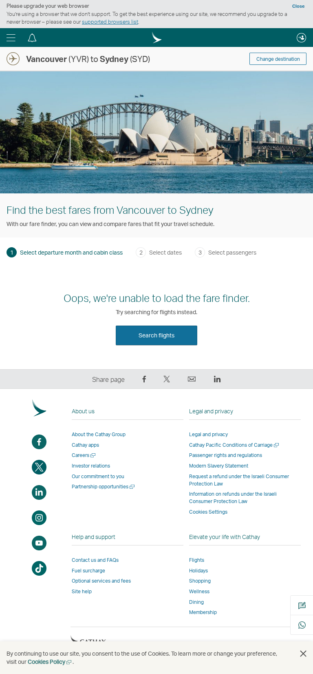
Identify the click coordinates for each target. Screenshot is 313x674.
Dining (196, 602)
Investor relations (91, 466)
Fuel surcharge (88, 571)
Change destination (278, 59)
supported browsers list (110, 21)
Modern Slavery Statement (218, 466)
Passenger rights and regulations (225, 455)
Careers (84, 455)
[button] (11, 37)
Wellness (199, 591)
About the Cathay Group (99, 434)
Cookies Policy (50, 661)
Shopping (200, 581)
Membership (203, 612)
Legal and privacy (208, 434)
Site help (82, 591)
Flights (196, 560)
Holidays (198, 571)
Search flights (156, 335)
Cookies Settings (208, 512)
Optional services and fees (101, 581)
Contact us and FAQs (95, 560)
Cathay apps (85, 445)
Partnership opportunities (104, 486)
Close (298, 6)
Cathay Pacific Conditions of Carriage (234, 445)
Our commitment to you (98, 476)
